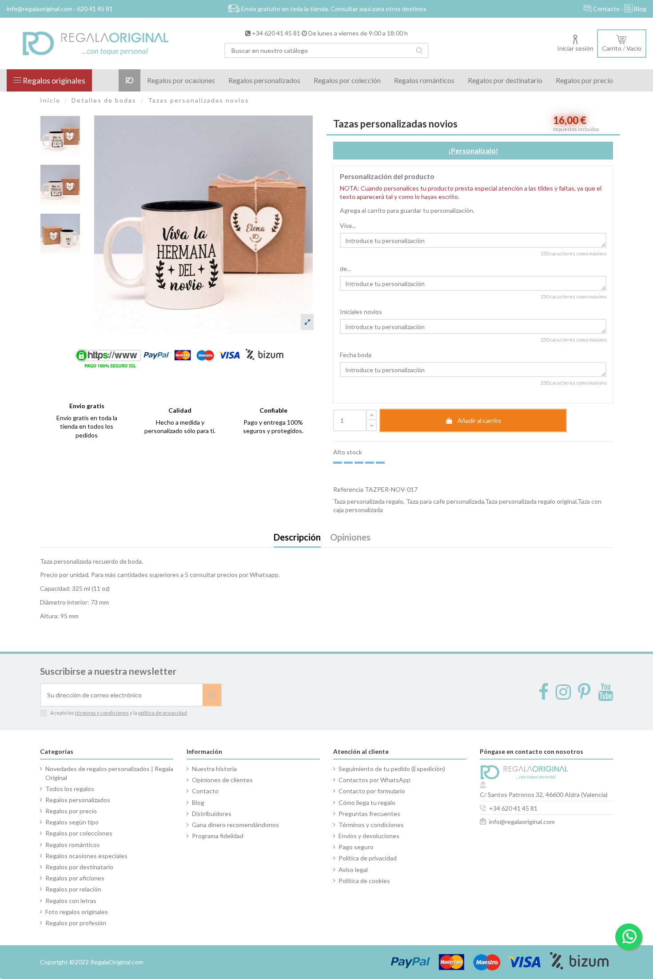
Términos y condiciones (371, 824)
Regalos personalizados (77, 800)
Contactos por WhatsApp (374, 780)
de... (345, 268)
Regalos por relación (73, 889)
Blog (198, 802)
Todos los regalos (69, 788)
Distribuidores (211, 813)
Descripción (297, 537)
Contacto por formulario (371, 791)
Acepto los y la (118, 713)
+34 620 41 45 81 (276, 33)
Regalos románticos (72, 844)
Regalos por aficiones (74, 878)
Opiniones (350, 537)
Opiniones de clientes (222, 780)
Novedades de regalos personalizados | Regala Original (109, 773)
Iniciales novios (361, 311)
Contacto (205, 791)
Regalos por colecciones (78, 833)
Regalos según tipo (72, 822)
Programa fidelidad (217, 836)
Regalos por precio (71, 811)
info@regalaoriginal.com (522, 821)
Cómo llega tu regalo (366, 802)
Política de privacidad (367, 858)
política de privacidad (162, 713)
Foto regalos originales (76, 911)
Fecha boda (355, 354)
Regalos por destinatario (79, 867)
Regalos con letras (70, 900)
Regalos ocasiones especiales (86, 856)
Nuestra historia (214, 768)
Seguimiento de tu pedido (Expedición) (391, 768)
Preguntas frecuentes (369, 813)
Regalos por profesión (75, 923)
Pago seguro (356, 847)
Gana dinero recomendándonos (235, 824)
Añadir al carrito (479, 420)
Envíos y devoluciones (368, 836)
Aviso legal (353, 869)
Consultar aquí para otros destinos (378, 8)
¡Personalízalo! (473, 150)
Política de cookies (364, 880)
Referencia (348, 489)
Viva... (348, 225)
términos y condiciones (102, 713)
